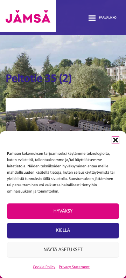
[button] (115, 140)
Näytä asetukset (63, 249)
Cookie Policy (44, 267)
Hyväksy (63, 211)
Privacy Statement (74, 267)
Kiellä (63, 230)
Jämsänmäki (28, 16)
